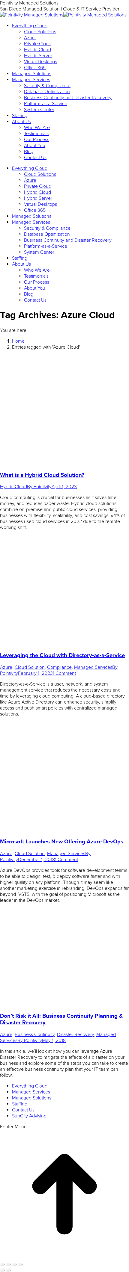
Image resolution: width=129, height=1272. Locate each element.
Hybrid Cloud (13, 487)
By (39, 487)
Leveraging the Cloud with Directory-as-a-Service (62, 655)
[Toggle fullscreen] (14, 1264)
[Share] (8, 1264)
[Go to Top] (64, 1257)
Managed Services (93, 667)
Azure (6, 667)
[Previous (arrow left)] (2, 1270)
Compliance (59, 667)
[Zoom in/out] (20, 1264)
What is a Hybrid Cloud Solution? (42, 475)
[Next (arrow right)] (8, 1270)
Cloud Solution (30, 667)
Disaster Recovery (75, 1034)
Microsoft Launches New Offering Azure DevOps (61, 841)
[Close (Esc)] (2, 1264)
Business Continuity (35, 1034)
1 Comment (64, 673)
